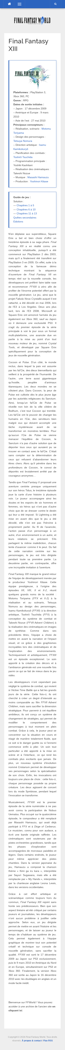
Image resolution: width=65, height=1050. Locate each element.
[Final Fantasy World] (32, 20)
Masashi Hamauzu (38, 177)
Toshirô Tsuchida (22, 157)
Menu (17, 4)
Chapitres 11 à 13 (27, 213)
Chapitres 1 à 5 (25, 205)
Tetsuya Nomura (22, 140)
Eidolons (18, 221)
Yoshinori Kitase (39, 181)
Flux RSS (48, 1040)
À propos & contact (32, 1040)
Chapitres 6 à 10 (26, 209)
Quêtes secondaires (24, 217)
